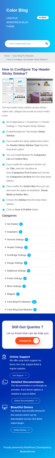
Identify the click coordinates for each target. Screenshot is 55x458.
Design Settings (15, 263)
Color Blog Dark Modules (19, 309)
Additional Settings (16, 271)
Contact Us (25, 341)
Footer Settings (14, 278)
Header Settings (15, 247)
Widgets (11, 294)
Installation (12, 232)
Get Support (18, 375)
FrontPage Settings (16, 255)
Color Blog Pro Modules (19, 302)
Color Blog (17, 10)
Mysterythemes (27, 451)
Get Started (12, 224)
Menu (44, 18)
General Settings (15, 239)
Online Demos (20, 430)
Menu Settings (14, 286)
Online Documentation (24, 401)
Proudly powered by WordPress (20, 447)
